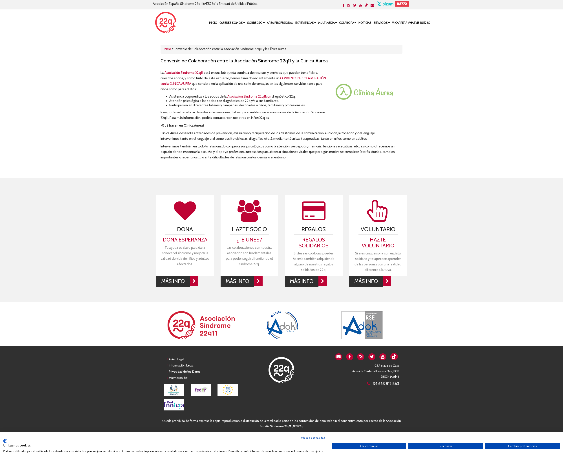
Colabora (346, 22)
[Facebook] (344, 5)
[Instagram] (348, 5)
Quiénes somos (231, 22)
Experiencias (304, 22)
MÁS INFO (173, 281)
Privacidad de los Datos (185, 372)
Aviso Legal (176, 359)
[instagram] (361, 356)
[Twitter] (354, 5)
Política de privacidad (312, 437)
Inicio (213, 22)
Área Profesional (280, 22)
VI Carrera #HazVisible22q (411, 22)
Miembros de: (178, 378)
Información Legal (181, 365)
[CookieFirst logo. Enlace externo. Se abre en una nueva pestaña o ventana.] (5, 441)
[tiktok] (366, 5)
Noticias (364, 22)
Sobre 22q (255, 22)
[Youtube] (360, 5)
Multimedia (326, 22)
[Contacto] (372, 5)
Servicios (381, 22)
